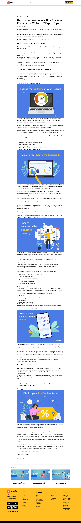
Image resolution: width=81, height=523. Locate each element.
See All (68, 467)
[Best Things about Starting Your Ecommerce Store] (61, 475)
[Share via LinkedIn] (23, 458)
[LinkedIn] (13, 512)
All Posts (13, 8)
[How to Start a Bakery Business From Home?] (40, 475)
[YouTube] (15, 512)
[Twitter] (11, 512)
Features (44, 8)
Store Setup (51, 8)
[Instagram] (8, 512)
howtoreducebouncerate (24, 451)
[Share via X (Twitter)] (20, 458)
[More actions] (63, 16)
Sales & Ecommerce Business (32, 8)
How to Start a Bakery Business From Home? (39, 482)
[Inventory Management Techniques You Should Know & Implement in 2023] (20, 475)
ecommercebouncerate (38, 451)
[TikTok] (18, 512)
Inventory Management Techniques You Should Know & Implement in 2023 (19, 482)
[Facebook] (8, 499)
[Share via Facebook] (17, 458)
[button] (32, 2)
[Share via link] (27, 458)
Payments (59, 8)
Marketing (19, 8)
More (65, 8)
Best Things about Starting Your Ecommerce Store (60, 482)
